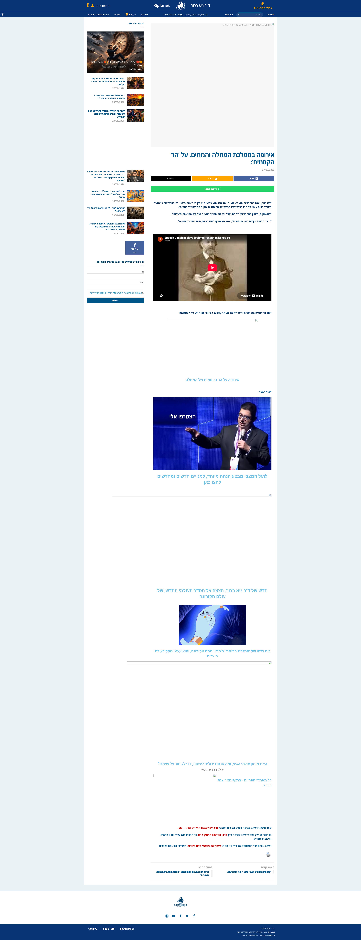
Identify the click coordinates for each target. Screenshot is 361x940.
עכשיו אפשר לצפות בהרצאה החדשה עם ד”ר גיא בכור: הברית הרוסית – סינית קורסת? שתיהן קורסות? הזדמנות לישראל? (106, 176)
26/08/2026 (118, 102)
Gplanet (271, 932)
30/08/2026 (135, 69)
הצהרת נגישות (127, 928)
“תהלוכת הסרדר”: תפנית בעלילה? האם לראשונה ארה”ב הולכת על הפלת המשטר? (106, 113)
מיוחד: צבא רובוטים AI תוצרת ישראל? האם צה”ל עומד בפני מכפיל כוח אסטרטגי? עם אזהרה (107, 226)
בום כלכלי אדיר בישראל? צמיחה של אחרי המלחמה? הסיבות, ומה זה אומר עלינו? (107, 194)
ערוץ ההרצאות (263, 7)
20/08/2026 (118, 184)
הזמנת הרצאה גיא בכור (98, 14)
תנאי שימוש (109, 928)
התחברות (103, 6)
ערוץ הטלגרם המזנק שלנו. (212, 835)
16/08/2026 (118, 214)
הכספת (130, 14)
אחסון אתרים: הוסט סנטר (266, 935)
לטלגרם (144, 14)
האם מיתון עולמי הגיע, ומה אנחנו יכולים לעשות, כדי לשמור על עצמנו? (212, 764)
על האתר (92, 928)
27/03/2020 (268, 169)
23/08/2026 (118, 120)
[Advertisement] (115, 146)
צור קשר (229, 14)
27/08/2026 (118, 88)
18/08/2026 (118, 201)
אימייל (142, 282)
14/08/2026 (118, 233)
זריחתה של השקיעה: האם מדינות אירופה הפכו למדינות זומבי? (109, 97)
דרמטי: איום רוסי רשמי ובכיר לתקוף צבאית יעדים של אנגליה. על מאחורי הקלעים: (108, 81)
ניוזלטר (117, 14)
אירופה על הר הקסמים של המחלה (212, 380)
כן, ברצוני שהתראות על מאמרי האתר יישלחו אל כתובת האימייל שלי (116, 293)
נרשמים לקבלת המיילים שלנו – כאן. (197, 827)
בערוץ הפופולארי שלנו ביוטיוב (204, 846)
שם (143, 271)
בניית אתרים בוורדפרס (249, 935)
